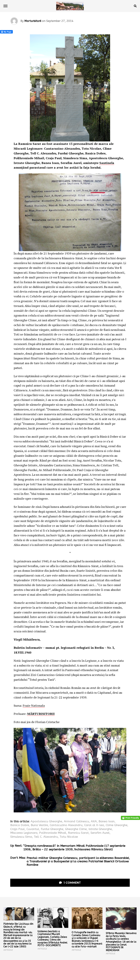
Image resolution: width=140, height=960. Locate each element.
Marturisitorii (32, 21)
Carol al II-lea (94, 825)
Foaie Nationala (34, 705)
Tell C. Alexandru (46, 836)
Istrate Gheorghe (100, 829)
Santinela (106, 163)
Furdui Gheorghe (52, 829)
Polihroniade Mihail (52, 832)
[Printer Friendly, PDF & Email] (130, 817)
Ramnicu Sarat (78, 832)
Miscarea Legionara (23, 832)
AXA (94, 821)
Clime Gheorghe (116, 825)
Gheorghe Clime (76, 829)
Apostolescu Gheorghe (46, 821)
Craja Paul (17, 829)
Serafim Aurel (100, 832)
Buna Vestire (39, 825)
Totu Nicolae (69, 836)
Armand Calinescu (76, 821)
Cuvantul (32, 829)
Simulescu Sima (21, 836)
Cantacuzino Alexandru (66, 825)
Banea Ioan (107, 821)
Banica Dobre (19, 825)
